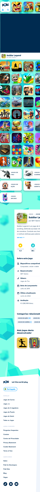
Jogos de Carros (9, 400)
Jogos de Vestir (8, 416)
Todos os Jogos (8, 420)
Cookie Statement (9, 447)
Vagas (5, 477)
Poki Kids (6, 469)
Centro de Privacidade (11, 438)
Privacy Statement (9, 442)
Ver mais (20, 237)
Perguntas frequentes (10, 430)
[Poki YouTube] (16, 484)
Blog (5, 473)
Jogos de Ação (24, 318)
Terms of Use (7, 451)
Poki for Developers (10, 465)
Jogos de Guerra (25, 322)
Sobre (5, 461)
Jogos (31, 214)
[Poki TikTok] (5, 484)
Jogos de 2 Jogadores (10, 408)
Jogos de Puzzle (9, 412)
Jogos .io (6, 404)
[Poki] (5, 4)
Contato (6, 434)
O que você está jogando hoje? (7, 10)
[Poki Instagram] (11, 484)
